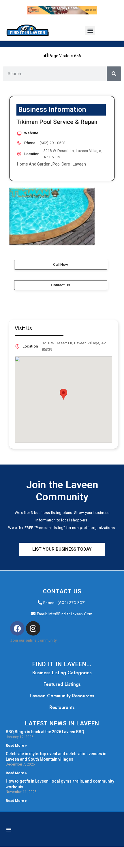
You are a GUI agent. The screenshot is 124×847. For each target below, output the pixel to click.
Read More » (16, 746)
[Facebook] (17, 628)
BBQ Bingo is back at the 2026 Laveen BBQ (45, 731)
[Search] (114, 73)
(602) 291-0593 (52, 143)
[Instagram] (33, 628)
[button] (90, 30)
